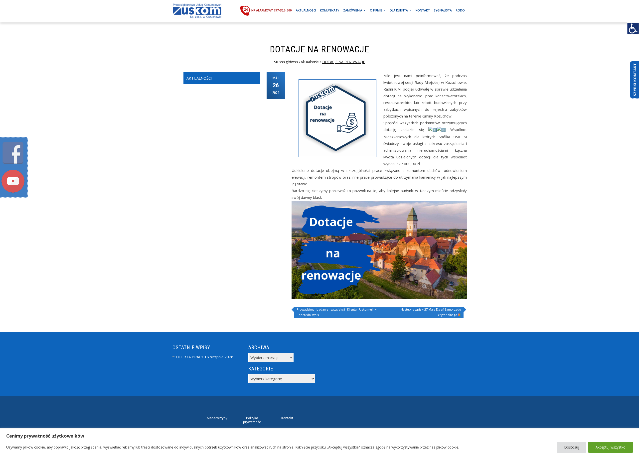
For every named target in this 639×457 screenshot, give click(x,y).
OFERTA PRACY (189, 356)
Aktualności (306, 10)
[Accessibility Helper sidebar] (633, 28)
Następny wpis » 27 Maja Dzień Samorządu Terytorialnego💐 (431, 312)
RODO (460, 10)
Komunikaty (329, 10)
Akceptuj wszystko (611, 447)
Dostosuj (571, 447)
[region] (319, 442)
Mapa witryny (217, 418)
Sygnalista (443, 10)
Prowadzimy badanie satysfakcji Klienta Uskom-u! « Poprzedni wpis (337, 312)
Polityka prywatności (252, 420)
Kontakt (423, 10)
